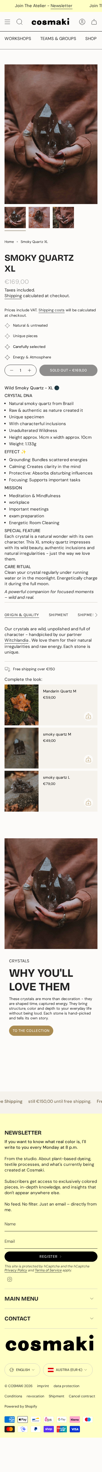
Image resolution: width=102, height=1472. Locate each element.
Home (9, 242)
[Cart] (94, 21)
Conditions (13, 1396)
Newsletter (45, 6)
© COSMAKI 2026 (19, 1386)
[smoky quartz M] (22, 748)
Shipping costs (52, 310)
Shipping (13, 296)
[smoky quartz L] (22, 791)
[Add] (88, 716)
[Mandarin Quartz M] (22, 704)
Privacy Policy (16, 1270)
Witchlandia (16, 640)
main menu (21, 1298)
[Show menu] (7, 21)
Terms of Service (48, 1270)
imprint (43, 1386)
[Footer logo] (51, 1343)
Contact (17, 1318)
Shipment (56, 1396)
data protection (66, 1386)
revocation (35, 1396)
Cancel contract (82, 1396)
